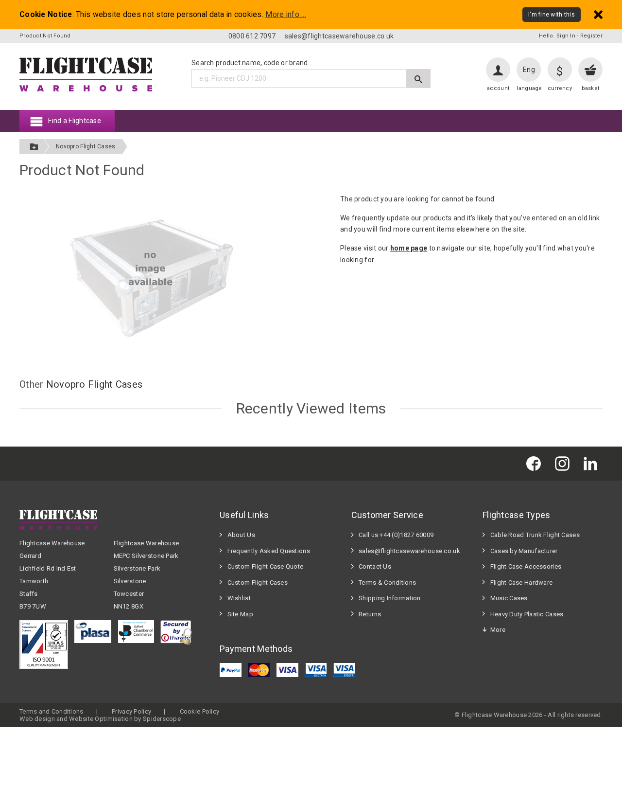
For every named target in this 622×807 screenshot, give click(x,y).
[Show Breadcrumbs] (34, 146)
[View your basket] (590, 69)
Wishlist (239, 598)
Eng (529, 69)
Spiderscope (162, 718)
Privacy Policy (131, 711)
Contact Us (375, 566)
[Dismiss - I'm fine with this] (598, 14)
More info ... (285, 14)
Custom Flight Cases (257, 582)
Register (591, 36)
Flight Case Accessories (525, 566)
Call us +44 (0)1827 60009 (396, 534)
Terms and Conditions (51, 711)
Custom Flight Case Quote (265, 566)
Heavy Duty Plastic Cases (527, 614)
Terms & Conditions (387, 582)
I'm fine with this (551, 14)
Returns (370, 614)
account (498, 88)
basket (591, 88)
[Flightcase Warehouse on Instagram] (564, 463)
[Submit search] (419, 78)
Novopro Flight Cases (86, 146)
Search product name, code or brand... (251, 63)
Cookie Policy (200, 711)
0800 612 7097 (252, 36)
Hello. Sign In (557, 36)
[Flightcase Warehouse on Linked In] (593, 463)
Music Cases (509, 598)
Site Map (240, 614)
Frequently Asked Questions (268, 551)
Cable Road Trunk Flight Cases (535, 534)
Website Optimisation (101, 718)
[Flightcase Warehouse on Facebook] (536, 463)
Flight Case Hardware (521, 582)
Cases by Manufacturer (524, 551)
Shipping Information (390, 598)
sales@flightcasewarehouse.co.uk (339, 36)
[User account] (498, 69)
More (497, 629)
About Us (241, 534)
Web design (37, 718)
